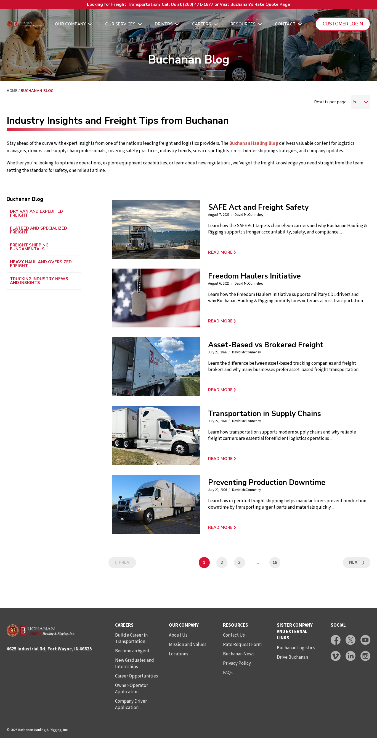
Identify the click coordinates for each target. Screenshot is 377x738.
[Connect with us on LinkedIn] (350, 656)
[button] (287, 252)
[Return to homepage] (24, 24)
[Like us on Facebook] (336, 640)
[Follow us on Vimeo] (336, 656)
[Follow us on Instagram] (365, 656)
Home (12, 90)
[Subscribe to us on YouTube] (365, 640)
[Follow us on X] (350, 640)
